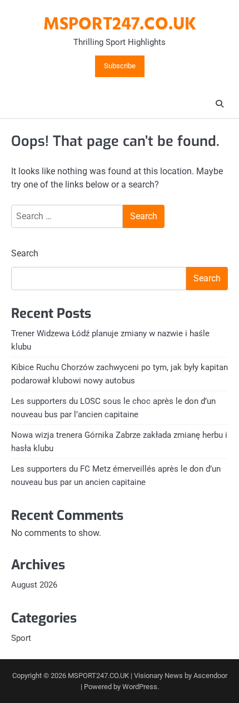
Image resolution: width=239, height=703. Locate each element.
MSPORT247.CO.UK (119, 25)
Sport (21, 638)
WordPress (139, 686)
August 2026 (34, 585)
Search (24, 253)
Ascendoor (210, 675)
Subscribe (120, 66)
